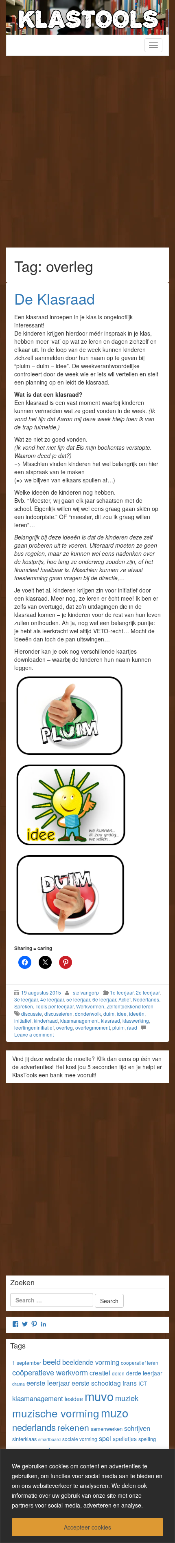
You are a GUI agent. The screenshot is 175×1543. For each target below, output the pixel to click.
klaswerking (135, 1020)
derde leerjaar (144, 1373)
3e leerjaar (26, 999)
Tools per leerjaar (54, 1006)
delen (118, 1373)
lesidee (74, 1399)
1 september (26, 1362)
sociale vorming (79, 1438)
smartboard (49, 1439)
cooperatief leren (139, 1362)
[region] (87, 1496)
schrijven (137, 1428)
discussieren (58, 1013)
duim (108, 1013)
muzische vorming (55, 1412)
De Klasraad (54, 298)
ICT (142, 1383)
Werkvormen (90, 1006)
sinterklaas (24, 1439)
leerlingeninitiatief (34, 1027)
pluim (118, 1027)
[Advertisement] (87, 155)
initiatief (22, 1020)
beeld (52, 1361)
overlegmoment (92, 1027)
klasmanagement (79, 1020)
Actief (124, 999)
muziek (126, 1398)
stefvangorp (86, 992)
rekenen (73, 1427)
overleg (64, 1027)
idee (122, 1013)
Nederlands (146, 999)
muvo (99, 1395)
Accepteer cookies (87, 1527)
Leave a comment (34, 1034)
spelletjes (125, 1439)
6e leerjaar (104, 999)
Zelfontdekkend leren (130, 1006)
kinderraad (46, 1020)
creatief (100, 1372)
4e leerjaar (52, 999)
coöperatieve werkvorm (50, 1372)
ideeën (136, 1013)
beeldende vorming (90, 1362)
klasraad (110, 1020)
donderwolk (88, 1013)
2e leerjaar (148, 992)
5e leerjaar (78, 999)
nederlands (34, 1427)
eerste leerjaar (48, 1383)
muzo (114, 1412)
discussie (31, 1013)
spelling (147, 1439)
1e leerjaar (121, 992)
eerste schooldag (96, 1382)
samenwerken (106, 1428)
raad (132, 1027)
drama (18, 1384)
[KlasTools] (87, 16)
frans (129, 1382)
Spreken (23, 1006)
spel (105, 1438)
